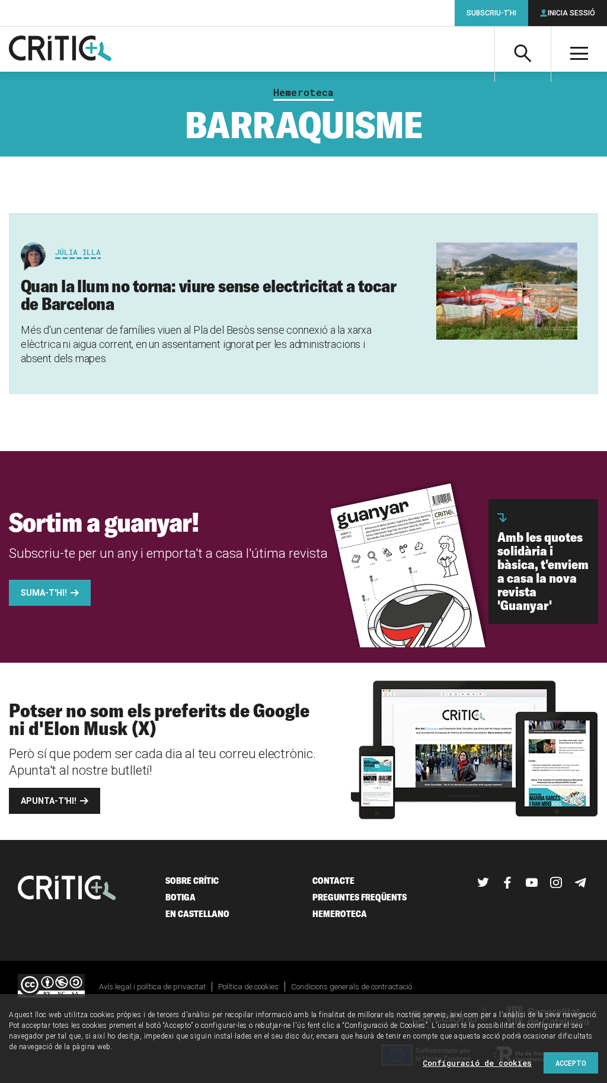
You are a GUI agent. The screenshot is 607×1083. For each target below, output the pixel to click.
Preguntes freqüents (359, 897)
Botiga (180, 897)
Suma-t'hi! (44, 593)
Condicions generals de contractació (351, 986)
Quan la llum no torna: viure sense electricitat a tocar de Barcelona (208, 294)
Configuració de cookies (477, 1063)
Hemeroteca (303, 92)
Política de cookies (248, 986)
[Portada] (60, 49)
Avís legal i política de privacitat (152, 986)
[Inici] (67, 889)
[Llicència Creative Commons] (51, 986)
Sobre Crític (192, 880)
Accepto (570, 1063)
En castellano (197, 913)
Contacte (333, 880)
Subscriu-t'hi (491, 13)
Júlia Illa (78, 252)
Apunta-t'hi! (48, 801)
